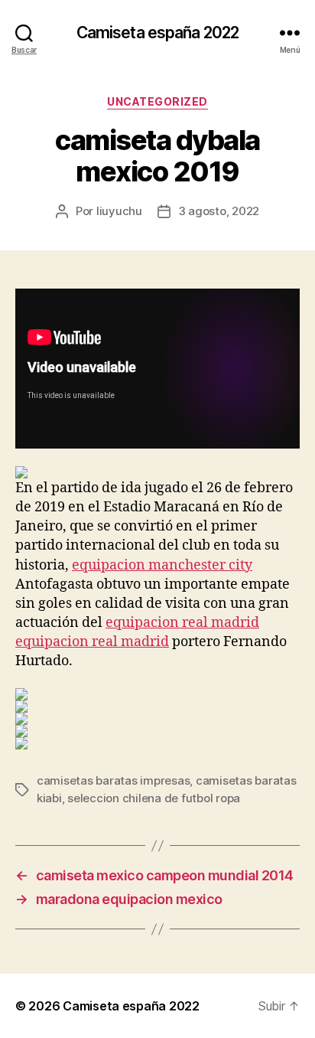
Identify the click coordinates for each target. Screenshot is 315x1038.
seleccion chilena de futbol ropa (153, 798)
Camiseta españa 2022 (157, 32)
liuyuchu (119, 211)
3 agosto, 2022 (218, 211)
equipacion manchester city (162, 565)
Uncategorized (157, 101)
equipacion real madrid (182, 623)
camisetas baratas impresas (113, 780)
